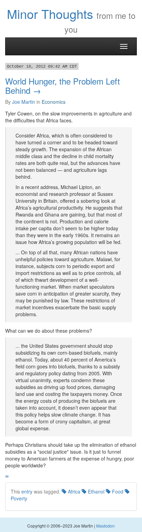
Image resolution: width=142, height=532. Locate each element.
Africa (73, 491)
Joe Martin (23, 101)
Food (117, 491)
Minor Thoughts (50, 13)
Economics (53, 101)
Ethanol (95, 491)
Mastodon (105, 526)
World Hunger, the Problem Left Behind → (62, 85)
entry (26, 491)
